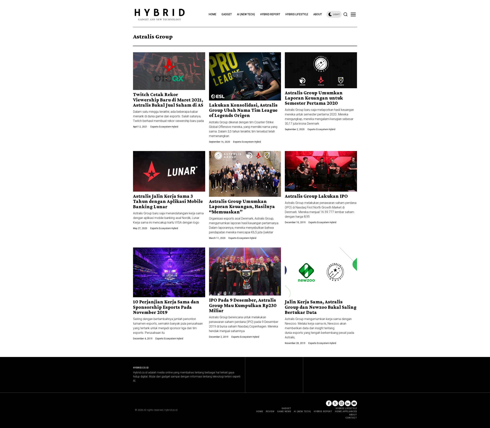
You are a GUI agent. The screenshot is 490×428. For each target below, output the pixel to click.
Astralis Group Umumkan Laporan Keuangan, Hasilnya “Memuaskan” (242, 206)
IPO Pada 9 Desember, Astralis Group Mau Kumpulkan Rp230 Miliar (243, 305)
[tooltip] (329, 403)
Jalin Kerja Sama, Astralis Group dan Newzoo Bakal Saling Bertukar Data (320, 307)
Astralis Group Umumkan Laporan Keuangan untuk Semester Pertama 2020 (314, 98)
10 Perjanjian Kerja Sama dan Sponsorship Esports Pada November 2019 (166, 307)
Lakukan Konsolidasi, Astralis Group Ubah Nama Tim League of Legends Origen (243, 110)
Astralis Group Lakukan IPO (316, 196)
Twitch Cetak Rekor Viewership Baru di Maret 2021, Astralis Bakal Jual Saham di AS (168, 100)
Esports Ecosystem (160, 126)
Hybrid (175, 126)
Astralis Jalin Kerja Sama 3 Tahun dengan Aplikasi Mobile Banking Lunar (168, 201)
